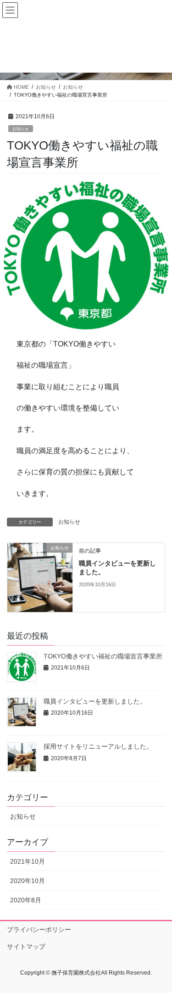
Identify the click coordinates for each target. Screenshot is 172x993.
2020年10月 (27, 880)
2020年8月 (25, 900)
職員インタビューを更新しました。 (95, 701)
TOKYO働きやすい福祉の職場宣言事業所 (103, 656)
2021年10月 (27, 861)
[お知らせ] (39, 576)
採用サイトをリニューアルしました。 (98, 746)
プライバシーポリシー (39, 929)
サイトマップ (26, 946)
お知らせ (20, 129)
